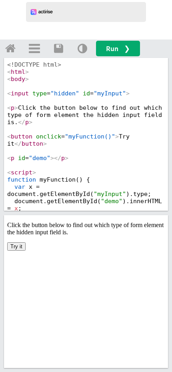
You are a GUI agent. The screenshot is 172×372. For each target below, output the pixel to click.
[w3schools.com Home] (10, 48)
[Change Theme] (82, 48)
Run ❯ (118, 48)
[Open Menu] (34, 48)
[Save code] (58, 48)
